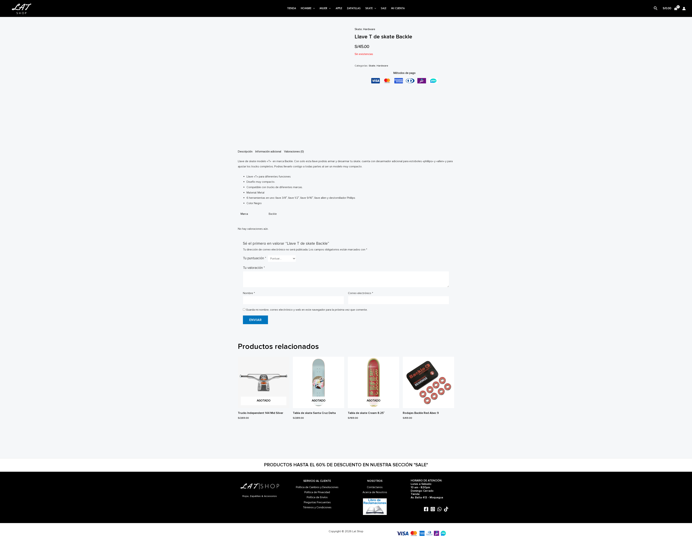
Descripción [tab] (245, 151)
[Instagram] (432, 509)
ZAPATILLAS (354, 8)
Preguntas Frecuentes (317, 502)
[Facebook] (426, 509)
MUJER (323, 8)
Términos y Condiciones (317, 507)
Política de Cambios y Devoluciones (317, 487)
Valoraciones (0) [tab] (294, 151)
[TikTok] (446, 509)
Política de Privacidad (317, 492)
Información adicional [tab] (268, 151)
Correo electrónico (360, 293)
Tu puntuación (254, 258)
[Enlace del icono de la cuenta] (684, 8)
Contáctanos (375, 487)
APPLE (339, 8)
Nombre (249, 293)
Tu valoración (254, 268)
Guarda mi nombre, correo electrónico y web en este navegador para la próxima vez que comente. (306, 310)
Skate (358, 29)
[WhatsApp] (439, 509)
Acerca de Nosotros (375, 492)
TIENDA (291, 8)
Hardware (369, 29)
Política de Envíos (317, 497)
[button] (313, 8)
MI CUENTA (398, 8)
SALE (383, 8)
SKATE (369, 8)
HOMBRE (306, 8)
